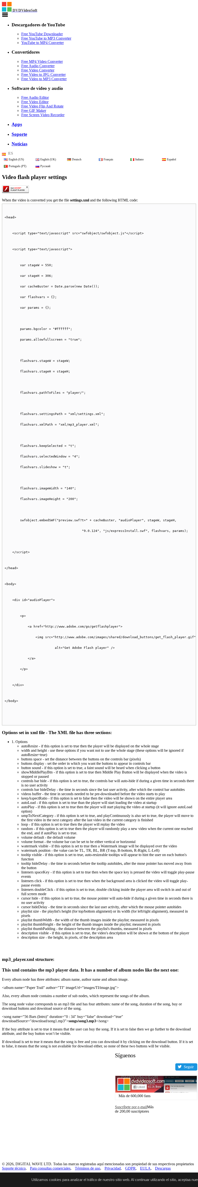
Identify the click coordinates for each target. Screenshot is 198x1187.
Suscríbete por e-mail (131, 1107)
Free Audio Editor (35, 97)
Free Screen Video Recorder (42, 115)
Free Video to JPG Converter (43, 74)
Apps (17, 124)
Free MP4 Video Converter (42, 61)
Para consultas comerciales (50, 1168)
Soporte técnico (14, 1168)
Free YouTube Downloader (42, 34)
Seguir (189, 1067)
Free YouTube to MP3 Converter (46, 38)
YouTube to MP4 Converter (42, 43)
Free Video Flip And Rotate (42, 106)
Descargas (163, 1168)
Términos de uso (87, 1168)
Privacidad (113, 1168)
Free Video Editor (35, 102)
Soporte (19, 134)
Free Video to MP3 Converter (44, 79)
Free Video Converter (37, 70)
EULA (145, 1168)
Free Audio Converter (38, 66)
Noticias (19, 143)
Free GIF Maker (33, 110)
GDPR (130, 1168)
